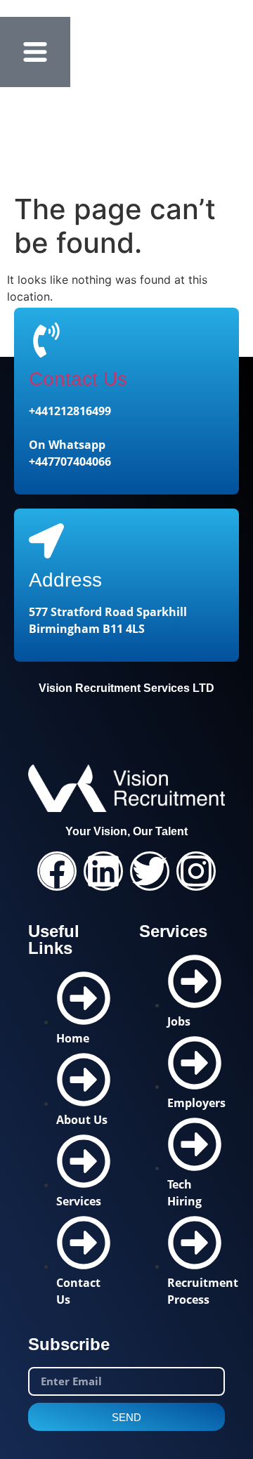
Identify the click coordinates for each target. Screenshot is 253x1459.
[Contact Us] (46, 340)
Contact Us (78, 379)
